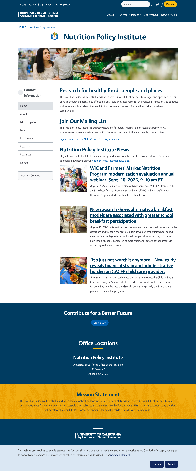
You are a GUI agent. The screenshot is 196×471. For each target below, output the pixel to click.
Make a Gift (99, 322)
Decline (157, 464)
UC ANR (22, 27)
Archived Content (30, 175)
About (110, 14)
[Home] (38, 15)
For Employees (64, 4)
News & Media (169, 14)
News (23, 130)
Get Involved (151, 14)
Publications (26, 138)
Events (49, 4)
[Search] (148, 4)
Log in (157, 4)
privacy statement (120, 455)
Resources (25, 154)
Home (23, 105)
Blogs (41, 4)
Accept (171, 464)
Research (25, 146)
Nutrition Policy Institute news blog (110, 160)
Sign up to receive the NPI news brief (90, 139)
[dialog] (98, 457)
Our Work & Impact (128, 14)
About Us (25, 114)
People (32, 4)
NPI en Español (28, 122)
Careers (22, 4)
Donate (170, 4)
